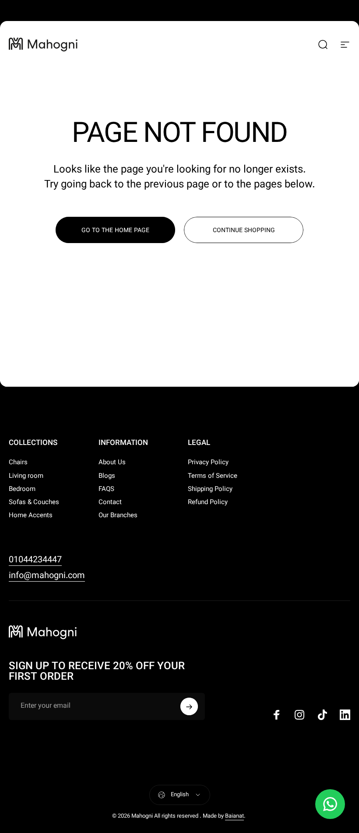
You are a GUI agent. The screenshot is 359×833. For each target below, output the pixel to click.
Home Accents (31, 516)
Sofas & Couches (34, 503)
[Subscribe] (189, 706)
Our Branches (118, 516)
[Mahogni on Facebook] (276, 714)
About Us (112, 463)
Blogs (107, 476)
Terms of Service (212, 476)
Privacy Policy (208, 463)
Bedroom (22, 490)
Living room (26, 476)
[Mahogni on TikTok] (322, 714)
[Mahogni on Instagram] (299, 714)
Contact (110, 503)
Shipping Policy (210, 490)
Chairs (18, 463)
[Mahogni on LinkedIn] (345, 714)
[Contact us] (330, 804)
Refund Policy (208, 503)
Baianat (234, 816)
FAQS (106, 490)
